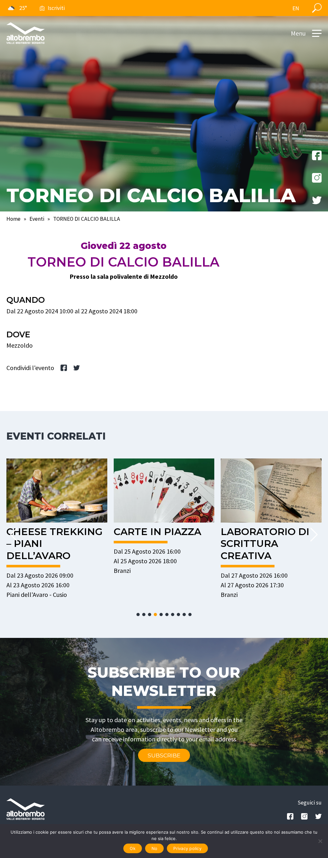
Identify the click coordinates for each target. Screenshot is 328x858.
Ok (132, 848)
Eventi (36, 218)
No (155, 848)
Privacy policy (187, 848)
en (295, 8)
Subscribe (164, 755)
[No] (320, 841)
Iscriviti (56, 8)
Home (13, 218)
